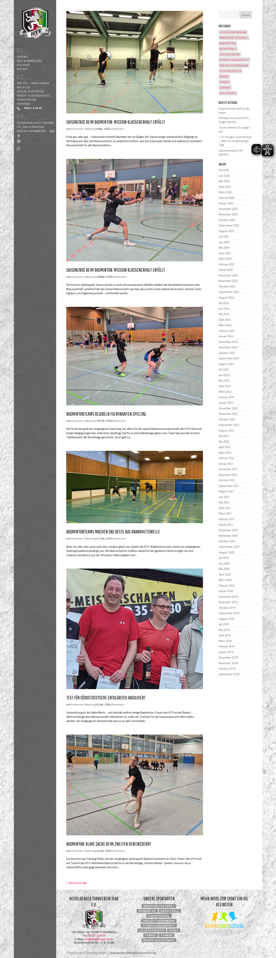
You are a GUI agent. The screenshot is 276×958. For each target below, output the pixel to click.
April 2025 (225, 253)
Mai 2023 (224, 380)
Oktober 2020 (227, 541)
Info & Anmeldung (29, 61)
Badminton (118, 129)
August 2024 (226, 297)
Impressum (117, 953)
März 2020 (225, 580)
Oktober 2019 (227, 608)
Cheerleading (230, 54)
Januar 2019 (226, 652)
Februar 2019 (227, 646)
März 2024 (225, 325)
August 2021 (226, 491)
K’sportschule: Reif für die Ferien (234, 110)
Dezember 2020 (228, 530)
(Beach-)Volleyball (158, 940)
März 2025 (225, 258)
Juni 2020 (224, 563)
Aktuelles (24, 87)
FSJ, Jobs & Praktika (30, 127)
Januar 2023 (226, 403)
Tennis (224, 82)
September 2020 (229, 547)
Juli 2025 (224, 236)
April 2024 (225, 320)
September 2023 (229, 358)
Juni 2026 (224, 175)
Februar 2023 (227, 397)
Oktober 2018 (227, 668)
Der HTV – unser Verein (33, 83)
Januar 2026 (226, 203)
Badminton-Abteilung (83, 129)
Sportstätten (26, 99)
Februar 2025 (227, 264)
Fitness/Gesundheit (234, 60)
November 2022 (228, 414)
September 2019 (229, 613)
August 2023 (226, 364)
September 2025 (229, 225)
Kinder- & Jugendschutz (34, 95)
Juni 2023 (224, 375)
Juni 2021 (224, 497)
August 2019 (226, 619)
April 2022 (225, 447)
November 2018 (228, 663)
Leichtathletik (230, 71)
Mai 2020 (224, 569)
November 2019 (228, 602)
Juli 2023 (224, 369)
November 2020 (228, 535)
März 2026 (225, 192)
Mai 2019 (224, 630)
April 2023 (225, 386)
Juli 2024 (224, 303)
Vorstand (24, 104)
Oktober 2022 (227, 419)
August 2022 (226, 430)
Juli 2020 (224, 558)
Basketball (228, 49)
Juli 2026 (224, 170)
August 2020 (226, 552)
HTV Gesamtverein (233, 32)
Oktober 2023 (227, 353)
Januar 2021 (226, 524)
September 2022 (229, 425)
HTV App (22, 69)
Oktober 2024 (227, 286)
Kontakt (22, 56)
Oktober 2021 (227, 480)
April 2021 (225, 508)
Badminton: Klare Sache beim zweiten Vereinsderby (108, 844)
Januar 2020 (226, 591)
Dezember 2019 (228, 596)
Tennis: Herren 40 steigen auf (234, 129)
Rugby (224, 76)
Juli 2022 (224, 436)
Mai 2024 (224, 314)
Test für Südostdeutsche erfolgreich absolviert (106, 697)
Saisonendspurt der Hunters (231, 152)
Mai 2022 (224, 441)
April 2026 (225, 187)
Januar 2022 (226, 464)
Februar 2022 (227, 458)
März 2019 (225, 641)
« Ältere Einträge (76, 883)
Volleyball (228, 93)
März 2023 (225, 391)
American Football (234, 37)
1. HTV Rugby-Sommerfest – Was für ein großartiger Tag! (235, 141)
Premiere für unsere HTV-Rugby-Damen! (234, 120)
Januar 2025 (226, 270)
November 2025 (228, 214)
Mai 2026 (224, 181)
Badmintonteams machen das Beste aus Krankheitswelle (113, 531)
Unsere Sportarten (30, 91)
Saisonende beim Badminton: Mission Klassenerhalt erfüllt (115, 122)
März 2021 (225, 513)
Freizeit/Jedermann (234, 65)
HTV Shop (23, 65)
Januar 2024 (226, 336)
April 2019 (225, 635)
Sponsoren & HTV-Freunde (35, 122)
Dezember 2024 (228, 275)
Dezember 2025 (228, 209)
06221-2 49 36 (96, 935)
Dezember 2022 (228, 408)
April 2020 (225, 574)
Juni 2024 (224, 308)
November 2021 (228, 475)
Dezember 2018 (228, 657)
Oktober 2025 (227, 220)
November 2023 (228, 347)
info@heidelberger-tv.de (98, 939)
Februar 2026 (227, 198)
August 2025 (226, 231)
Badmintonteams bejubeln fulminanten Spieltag (106, 414)
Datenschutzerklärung (141, 953)
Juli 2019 (224, 624)
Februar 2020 (227, 585)
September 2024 (229, 292)
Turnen (225, 87)
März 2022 (225, 452)
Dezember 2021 (228, 469)
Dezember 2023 (228, 342)
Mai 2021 (224, 502)
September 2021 (229, 486)
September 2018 (229, 674)
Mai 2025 (224, 247)
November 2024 (228, 281)
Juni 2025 (224, 242)
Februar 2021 (227, 519)
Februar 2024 (227, 331)
